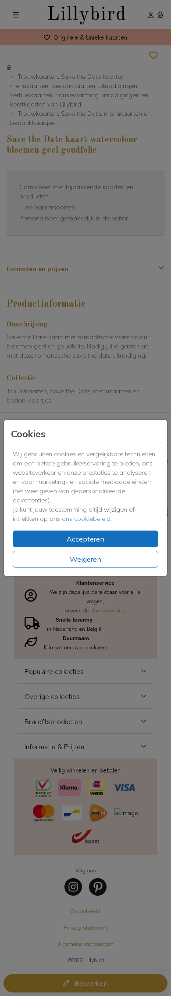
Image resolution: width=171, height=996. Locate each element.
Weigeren (85, 559)
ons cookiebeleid (86, 519)
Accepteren (85, 539)
